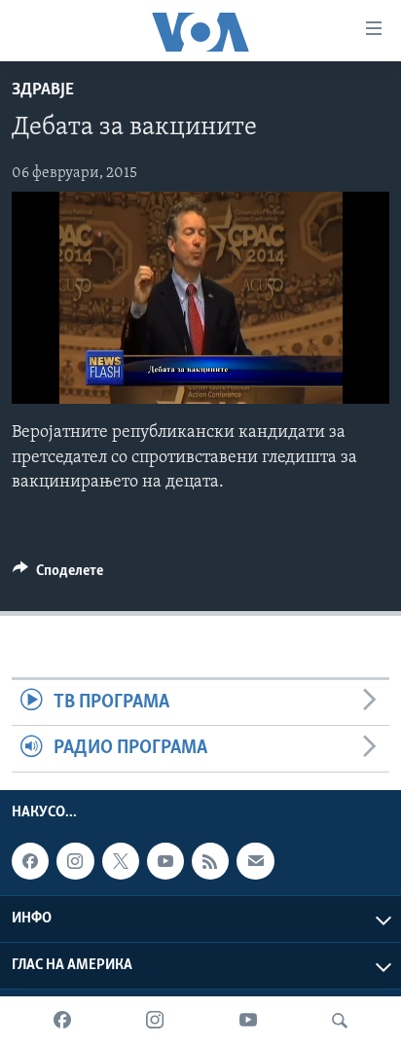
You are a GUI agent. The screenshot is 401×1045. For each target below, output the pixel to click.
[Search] (339, 1020)
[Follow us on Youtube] (165, 861)
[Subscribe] (255, 861)
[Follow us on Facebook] (30, 861)
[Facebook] (62, 1020)
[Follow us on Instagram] (74, 861)
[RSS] (210, 861)
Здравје (43, 90)
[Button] (58, 575)
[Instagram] (155, 1020)
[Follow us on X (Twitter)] (120, 861)
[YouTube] (248, 1020)
